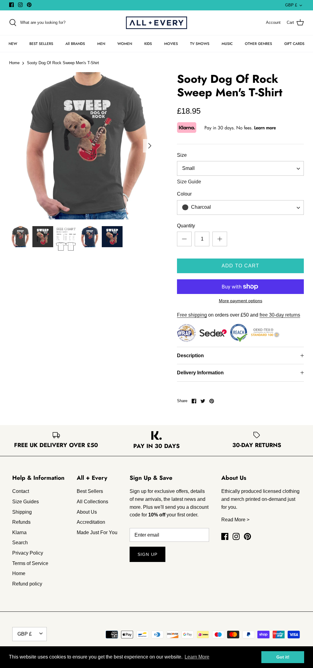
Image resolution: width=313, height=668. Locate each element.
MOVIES (171, 43)
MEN (101, 43)
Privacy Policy (27, 553)
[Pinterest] (29, 4)
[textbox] (200, 207)
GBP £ (291, 5)
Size (182, 155)
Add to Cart (241, 265)
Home (14, 63)
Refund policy (27, 583)
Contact (20, 491)
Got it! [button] (282, 657)
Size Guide (189, 181)
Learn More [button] (197, 656)
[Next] (149, 145)
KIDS (148, 43)
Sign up (147, 554)
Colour (184, 193)
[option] (82, 145)
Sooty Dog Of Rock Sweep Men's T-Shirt (63, 63)
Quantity (186, 225)
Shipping (22, 512)
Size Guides (25, 501)
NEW (13, 43)
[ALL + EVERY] (156, 23)
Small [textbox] (188, 168)
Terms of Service (30, 563)
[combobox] (240, 168)
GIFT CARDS (294, 43)
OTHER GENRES (258, 43)
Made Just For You (97, 532)
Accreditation (91, 522)
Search (20, 542)
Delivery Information (200, 372)
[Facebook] (11, 4)
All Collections (92, 501)
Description (190, 355)
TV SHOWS (199, 43)
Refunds (21, 522)
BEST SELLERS (41, 43)
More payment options (240, 300)
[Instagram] (20, 4)
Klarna (19, 532)
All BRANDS (75, 43)
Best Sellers (90, 491)
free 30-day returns (280, 314)
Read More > (235, 519)
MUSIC (227, 43)
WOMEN (124, 43)
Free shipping (192, 314)
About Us (87, 512)
